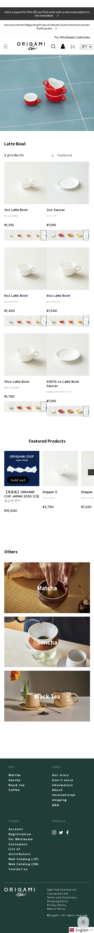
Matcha (15, 775)
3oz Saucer (56, 212)
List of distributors (20, 851)
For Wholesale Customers (72, 37)
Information (62, 785)
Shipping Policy (57, 901)
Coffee (14, 790)
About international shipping (63, 795)
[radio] (9, 235)
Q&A (55, 805)
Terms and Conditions (62, 897)
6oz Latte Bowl (16, 298)
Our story (60, 775)
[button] (6, 46)
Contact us (18, 869)
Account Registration (20, 831)
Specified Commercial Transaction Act (62, 891)
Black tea (17, 785)
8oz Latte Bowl (58, 298)
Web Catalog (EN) (24, 864)
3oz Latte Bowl (16, 212)
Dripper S (50, 494)
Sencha (15, 780)
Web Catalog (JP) (24, 859)
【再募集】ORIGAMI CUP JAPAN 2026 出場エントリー (21, 496)
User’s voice (62, 780)
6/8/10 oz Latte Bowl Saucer (63, 386)
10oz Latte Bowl (16, 384)
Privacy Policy (56, 905)
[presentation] (44, 235)
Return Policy (56, 908)
